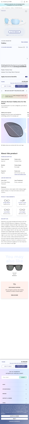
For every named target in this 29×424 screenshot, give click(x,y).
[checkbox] (26, 76)
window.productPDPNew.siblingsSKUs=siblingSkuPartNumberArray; (20, 66)
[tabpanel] (14, 23)
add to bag (7, 86)
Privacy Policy (19, 411)
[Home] (6, 1)
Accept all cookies (14, 416)
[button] (21, 174)
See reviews (24, 42)
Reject (14, 418)
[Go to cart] (24, 1)
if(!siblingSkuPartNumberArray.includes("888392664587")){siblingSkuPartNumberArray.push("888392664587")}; (7, 65)
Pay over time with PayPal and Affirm (18, 83)
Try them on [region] (15, 31)
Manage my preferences (14, 421)
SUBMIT (23, 377)
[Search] (21, 1)
